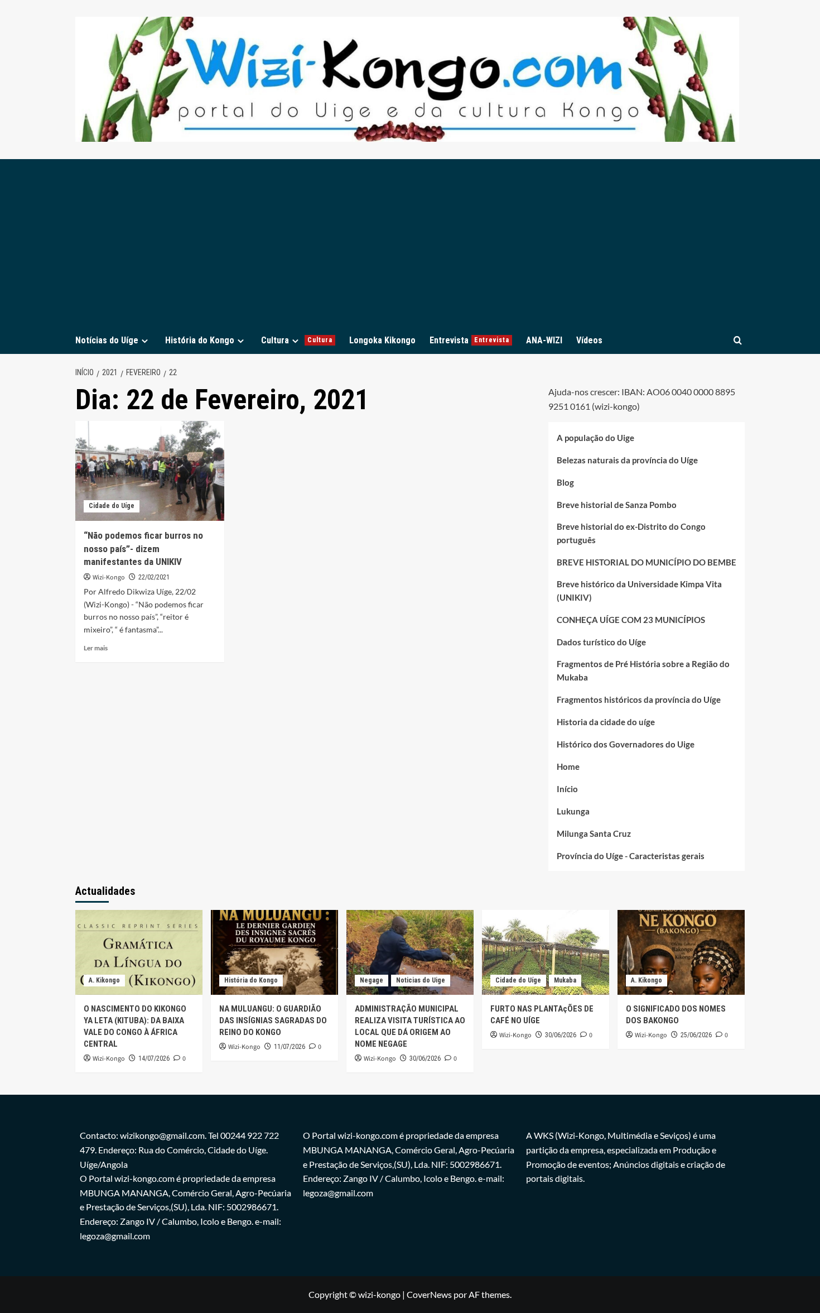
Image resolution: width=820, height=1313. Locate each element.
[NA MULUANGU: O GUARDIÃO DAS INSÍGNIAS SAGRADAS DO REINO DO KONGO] (274, 952)
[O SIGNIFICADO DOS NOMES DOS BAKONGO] (681, 952)
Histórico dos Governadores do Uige (625, 744)
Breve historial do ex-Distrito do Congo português (631, 533)
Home (568, 766)
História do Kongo (199, 340)
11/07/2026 (289, 1047)
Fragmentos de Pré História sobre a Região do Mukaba (643, 670)
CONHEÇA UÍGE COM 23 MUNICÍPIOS (631, 620)
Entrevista (469, 340)
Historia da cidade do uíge (606, 722)
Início (567, 789)
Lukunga (573, 811)
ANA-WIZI (544, 340)
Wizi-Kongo (109, 577)
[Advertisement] (410, 243)
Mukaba (565, 980)
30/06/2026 (425, 1058)
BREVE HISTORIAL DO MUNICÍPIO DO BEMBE (646, 562)
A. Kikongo (104, 980)
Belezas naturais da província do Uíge (627, 460)
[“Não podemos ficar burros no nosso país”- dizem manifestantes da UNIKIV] (149, 470)
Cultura (296, 340)
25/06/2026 (696, 1035)
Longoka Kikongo (382, 340)
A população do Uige (595, 438)
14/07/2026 (154, 1058)
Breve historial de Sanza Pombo (617, 505)
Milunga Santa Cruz (594, 833)
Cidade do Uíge (111, 506)
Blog (565, 482)
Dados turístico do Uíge (601, 642)
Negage (371, 980)
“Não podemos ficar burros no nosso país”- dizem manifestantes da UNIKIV (143, 549)
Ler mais (96, 648)
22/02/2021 (154, 577)
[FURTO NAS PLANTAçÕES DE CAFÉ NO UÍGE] (545, 952)
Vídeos (589, 340)
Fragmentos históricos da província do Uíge (639, 699)
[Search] (738, 340)
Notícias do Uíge (106, 340)
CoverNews (429, 1294)
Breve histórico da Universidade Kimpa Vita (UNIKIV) (639, 590)
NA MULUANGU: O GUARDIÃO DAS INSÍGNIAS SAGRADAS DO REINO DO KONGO (273, 1020)
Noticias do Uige (420, 980)
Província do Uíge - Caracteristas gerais (631, 856)
